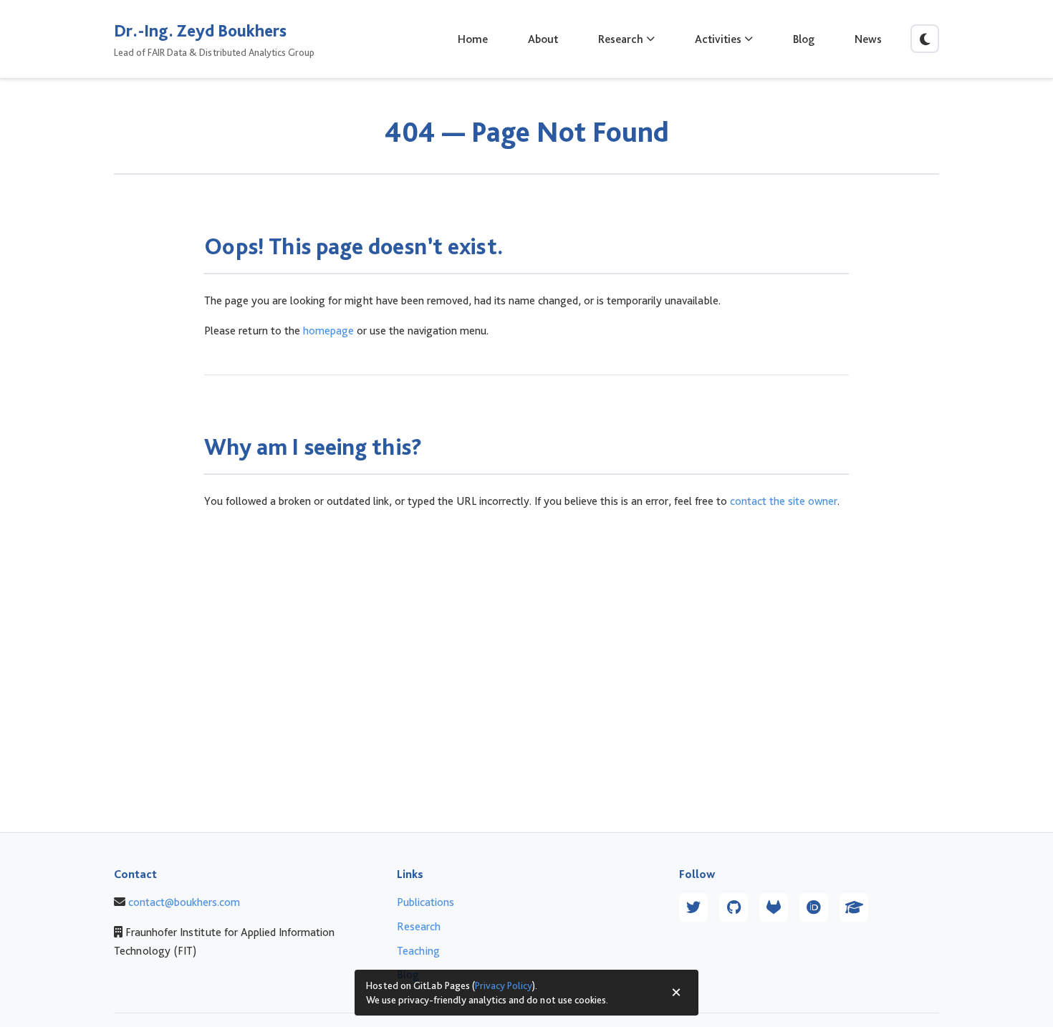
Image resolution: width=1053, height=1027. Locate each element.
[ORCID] (813, 907)
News (868, 39)
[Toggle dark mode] (924, 38)
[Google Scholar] (854, 907)
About (543, 39)
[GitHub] (733, 907)
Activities (718, 39)
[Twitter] (693, 907)
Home (473, 39)
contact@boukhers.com (184, 902)
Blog (803, 39)
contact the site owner (783, 501)
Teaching (418, 951)
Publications (425, 902)
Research (620, 39)
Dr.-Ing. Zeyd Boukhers (200, 30)
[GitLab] (773, 907)
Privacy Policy (503, 985)
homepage (328, 330)
